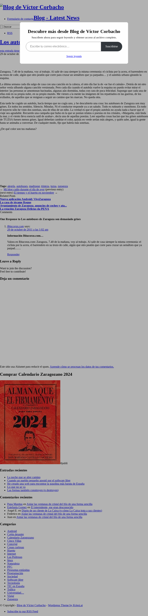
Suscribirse (111, 46)
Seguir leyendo (74, 56)
